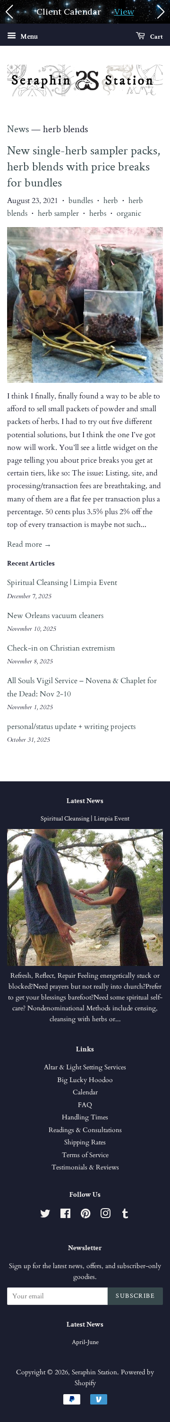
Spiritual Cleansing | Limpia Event (62, 582)
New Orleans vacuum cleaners (55, 615)
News (18, 129)
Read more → (29, 544)
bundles (80, 200)
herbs (97, 213)
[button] (9, 12)
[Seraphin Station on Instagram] (105, 1215)
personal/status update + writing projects (71, 726)
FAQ (85, 1105)
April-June (85, 1342)
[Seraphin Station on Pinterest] (85, 1215)
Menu (28, 36)
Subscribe (135, 1296)
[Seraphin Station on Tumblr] (125, 1215)
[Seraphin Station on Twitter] (45, 1215)
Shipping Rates (85, 1142)
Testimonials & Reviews (85, 1167)
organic (129, 213)
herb (110, 200)
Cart (156, 37)
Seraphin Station (94, 1372)
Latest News (85, 800)
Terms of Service (85, 1155)
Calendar (85, 1092)
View (124, 11)
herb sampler (58, 213)
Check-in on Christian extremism (61, 648)
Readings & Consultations (85, 1130)
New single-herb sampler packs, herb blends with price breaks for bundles (83, 167)
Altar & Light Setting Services (85, 1067)
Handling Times (85, 1117)
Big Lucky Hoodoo (85, 1080)
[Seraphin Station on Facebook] (65, 1215)
